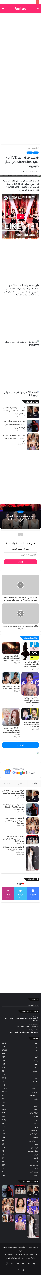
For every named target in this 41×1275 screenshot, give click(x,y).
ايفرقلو (35, 1081)
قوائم (36, 1154)
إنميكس (35, 1060)
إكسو (36, 1057)
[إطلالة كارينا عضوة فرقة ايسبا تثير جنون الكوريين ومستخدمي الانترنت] (30, 684)
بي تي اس (34, 1092)
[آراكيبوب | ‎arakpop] (20, 8)
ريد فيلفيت (34, 1130)
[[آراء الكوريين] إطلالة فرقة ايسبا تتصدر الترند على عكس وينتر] (33, 1206)
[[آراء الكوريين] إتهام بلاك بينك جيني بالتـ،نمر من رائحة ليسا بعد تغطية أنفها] (33, 441)
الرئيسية (34, 148)
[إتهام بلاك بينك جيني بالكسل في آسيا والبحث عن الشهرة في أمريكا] (21, 1205)
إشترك (20, 562)
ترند (36, 1102)
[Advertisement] (20, 35)
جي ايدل (35, 1116)
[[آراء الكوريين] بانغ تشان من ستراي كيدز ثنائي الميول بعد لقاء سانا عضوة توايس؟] (11, 717)
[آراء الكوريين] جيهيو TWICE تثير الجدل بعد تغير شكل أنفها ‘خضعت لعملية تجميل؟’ (14, 411)
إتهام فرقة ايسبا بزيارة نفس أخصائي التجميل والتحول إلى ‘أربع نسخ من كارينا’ (20, 518)
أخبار (29, 153)
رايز (36, 1127)
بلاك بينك (35, 1088)
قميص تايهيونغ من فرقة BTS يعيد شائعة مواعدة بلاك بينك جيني (31, 724)
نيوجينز (35, 1175)
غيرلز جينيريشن (33, 1151)
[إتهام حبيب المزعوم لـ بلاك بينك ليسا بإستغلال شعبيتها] (11, 678)
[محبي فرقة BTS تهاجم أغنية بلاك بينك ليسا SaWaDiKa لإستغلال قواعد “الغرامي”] (33, 426)
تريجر (36, 1106)
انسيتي (35, 1071)
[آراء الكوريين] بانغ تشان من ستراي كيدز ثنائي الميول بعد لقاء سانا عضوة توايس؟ (11, 731)
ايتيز (36, 1074)
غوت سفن (34, 1147)
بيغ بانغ (36, 1099)
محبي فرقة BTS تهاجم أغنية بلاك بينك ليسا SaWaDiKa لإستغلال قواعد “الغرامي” (14, 424)
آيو (37, 1046)
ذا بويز (36, 1123)
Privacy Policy (30, 1258)
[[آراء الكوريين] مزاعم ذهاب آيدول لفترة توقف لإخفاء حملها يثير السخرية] (30, 651)
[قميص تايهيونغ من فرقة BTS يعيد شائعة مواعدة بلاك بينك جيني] (30, 714)
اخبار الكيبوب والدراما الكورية (15, 1258)
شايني (36, 1144)
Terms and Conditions (12, 1254)
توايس (36, 1109)
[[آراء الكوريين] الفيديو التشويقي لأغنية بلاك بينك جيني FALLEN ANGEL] (11, 648)
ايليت (36, 1085)
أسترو (36, 1053)
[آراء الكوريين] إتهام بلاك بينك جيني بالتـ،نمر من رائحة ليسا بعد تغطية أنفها (13, 438)
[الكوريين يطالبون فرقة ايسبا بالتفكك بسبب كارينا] (21, 1222)
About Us (24, 1254)
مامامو (35, 1168)
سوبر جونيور (34, 1140)
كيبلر (36, 1161)
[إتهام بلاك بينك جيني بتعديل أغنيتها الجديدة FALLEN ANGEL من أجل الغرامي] (8, 1218)
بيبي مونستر (34, 1095)
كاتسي (35, 1158)
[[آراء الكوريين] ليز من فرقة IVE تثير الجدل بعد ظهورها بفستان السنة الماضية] (32, 858)
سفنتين (35, 1137)
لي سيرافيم (34, 1165)
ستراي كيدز (34, 1134)
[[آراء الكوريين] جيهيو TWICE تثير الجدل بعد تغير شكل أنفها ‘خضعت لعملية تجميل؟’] (33, 412)
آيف (29, 148)
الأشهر (20, 783)
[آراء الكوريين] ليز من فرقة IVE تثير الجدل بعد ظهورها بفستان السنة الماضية (13, 849)
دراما (36, 1120)
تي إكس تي (34, 1113)
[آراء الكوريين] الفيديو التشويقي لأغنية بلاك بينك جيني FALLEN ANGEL (11, 658)
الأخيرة (34, 783)
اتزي (36, 1067)
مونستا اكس (34, 1172)
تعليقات (7, 783)
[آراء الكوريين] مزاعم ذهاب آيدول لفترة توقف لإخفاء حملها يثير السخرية (31, 664)
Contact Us (33, 1254)
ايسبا (36, 1078)
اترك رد (21, 745)
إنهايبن (36, 1064)
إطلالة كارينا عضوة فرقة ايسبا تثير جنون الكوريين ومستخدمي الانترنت (31, 700)
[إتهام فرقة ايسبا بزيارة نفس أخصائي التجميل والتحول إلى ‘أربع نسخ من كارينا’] (32, 840)
